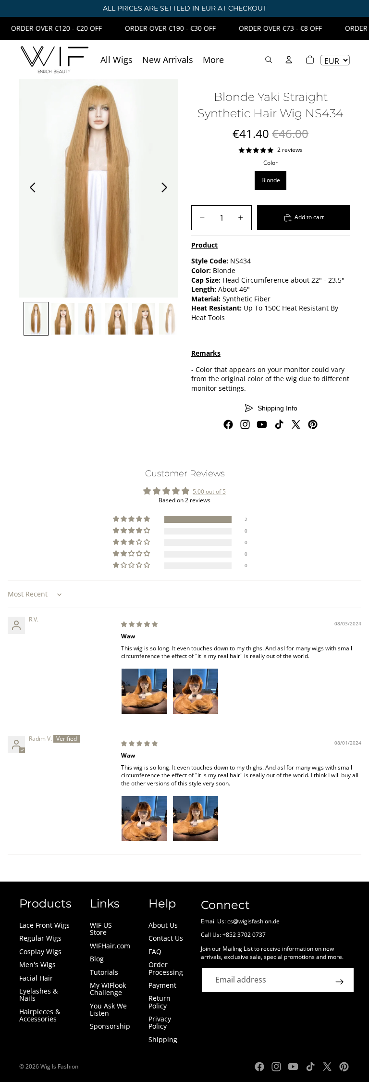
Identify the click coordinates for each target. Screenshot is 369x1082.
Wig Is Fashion (59, 1066)
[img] (139, 624)
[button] (132, 519)
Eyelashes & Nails (38, 994)
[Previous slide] (30, 188)
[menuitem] (213, 60)
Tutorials (104, 972)
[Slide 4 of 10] (116, 319)
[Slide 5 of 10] (143, 319)
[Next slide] (167, 188)
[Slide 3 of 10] (89, 319)
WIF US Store (101, 928)
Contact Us (165, 938)
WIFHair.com (110, 945)
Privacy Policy (159, 1022)
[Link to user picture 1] (144, 691)
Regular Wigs (40, 938)
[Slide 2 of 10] (62, 319)
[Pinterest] (313, 424)
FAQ (154, 951)
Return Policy (159, 1002)
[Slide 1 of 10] (36, 319)
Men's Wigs (37, 964)
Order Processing (165, 968)
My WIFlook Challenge (108, 989)
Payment (162, 985)
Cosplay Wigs (40, 951)
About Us (163, 925)
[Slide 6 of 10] (170, 319)
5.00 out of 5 (209, 491)
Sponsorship (110, 1026)
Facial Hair (36, 978)
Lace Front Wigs (44, 925)
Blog (97, 958)
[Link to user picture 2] (195, 691)
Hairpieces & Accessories (39, 1015)
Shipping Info (277, 408)
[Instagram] (245, 424)
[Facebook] (228, 424)
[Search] (268, 59)
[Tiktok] (279, 424)
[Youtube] (262, 424)
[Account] (288, 59)
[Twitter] (296, 424)
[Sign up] (340, 982)
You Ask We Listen (108, 1009)
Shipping (162, 1039)
